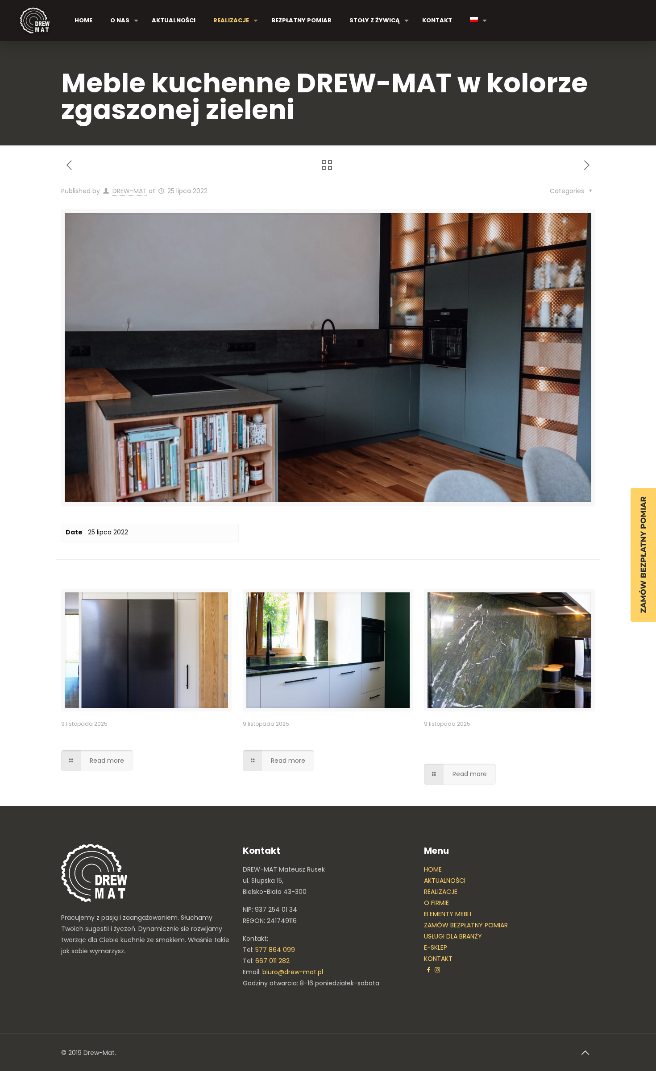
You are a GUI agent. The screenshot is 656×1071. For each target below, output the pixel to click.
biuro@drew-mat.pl (292, 972)
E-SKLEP (435, 947)
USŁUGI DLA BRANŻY (453, 936)
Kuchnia (262, 737)
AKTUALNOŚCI (444, 880)
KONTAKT (438, 958)
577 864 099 (275, 949)
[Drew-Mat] (35, 20)
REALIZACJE (440, 891)
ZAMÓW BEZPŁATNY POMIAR (466, 925)
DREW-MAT (129, 190)
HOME (433, 869)
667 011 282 (272, 960)
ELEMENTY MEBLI (447, 914)
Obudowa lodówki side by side (130, 737)
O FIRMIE (436, 902)
